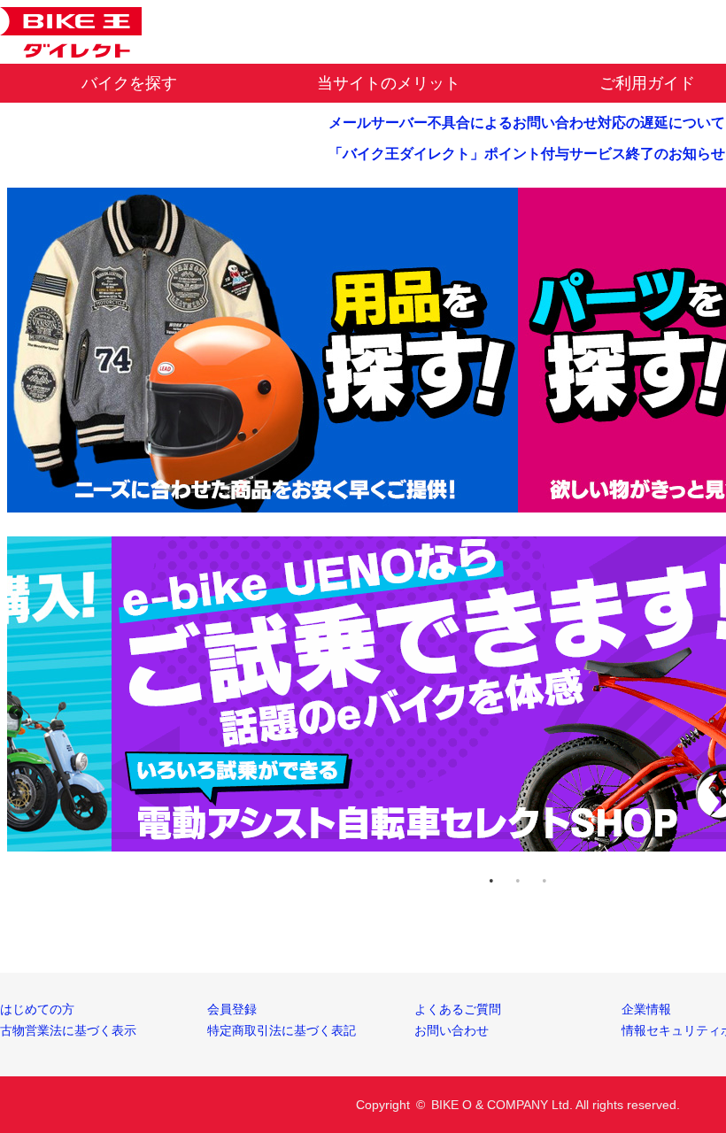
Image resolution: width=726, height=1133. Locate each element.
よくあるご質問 (457, 1009)
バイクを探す (129, 83)
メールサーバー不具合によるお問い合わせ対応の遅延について (526, 122)
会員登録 (232, 1009)
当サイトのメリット (388, 83)
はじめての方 (37, 1009)
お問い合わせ (451, 1030)
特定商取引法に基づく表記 (281, 1030)
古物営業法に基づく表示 (68, 1030)
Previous (16, 712)
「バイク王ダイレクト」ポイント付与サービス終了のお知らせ (526, 153)
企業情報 (646, 1009)
